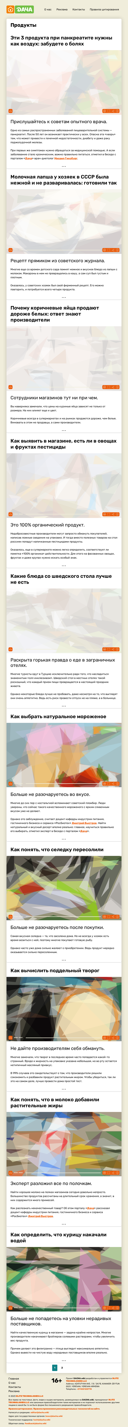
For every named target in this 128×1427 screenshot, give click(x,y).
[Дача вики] (20, 9)
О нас (48, 9)
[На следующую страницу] (69, 1368)
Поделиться (113, 111)
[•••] (64, 99)
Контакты (78, 9)
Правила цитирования (104, 9)
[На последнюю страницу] (75, 1368)
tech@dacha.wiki (41, 1420)
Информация (117, 111)
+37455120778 (84, 1389)
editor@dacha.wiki (40, 1412)
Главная (13, 1378)
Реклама (62, 9)
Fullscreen (108, 111)
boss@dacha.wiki (54, 1416)
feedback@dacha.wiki (35, 1423)
